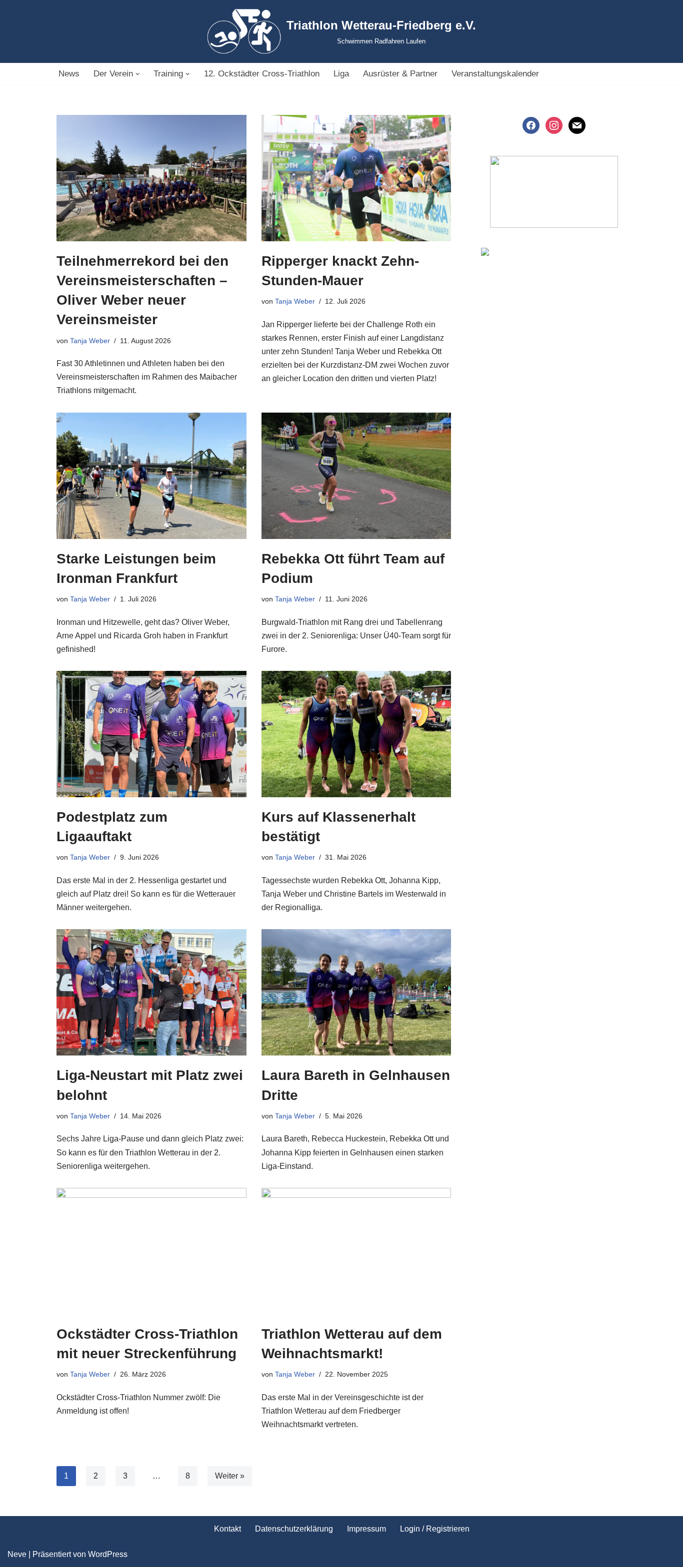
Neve (17, 1554)
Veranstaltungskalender (495, 73)
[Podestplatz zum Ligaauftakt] (151, 734)
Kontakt (227, 1529)
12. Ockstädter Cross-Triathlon (262, 73)
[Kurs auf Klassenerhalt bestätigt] (357, 734)
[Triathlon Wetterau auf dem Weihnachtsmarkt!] (357, 1251)
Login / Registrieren (435, 1529)
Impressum (366, 1529)
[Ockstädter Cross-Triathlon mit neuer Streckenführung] (151, 1251)
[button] (138, 74)
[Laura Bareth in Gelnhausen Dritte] (357, 992)
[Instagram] (554, 124)
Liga (341, 73)
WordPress (108, 1554)
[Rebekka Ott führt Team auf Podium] (357, 476)
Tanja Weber (90, 341)
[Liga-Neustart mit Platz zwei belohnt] (151, 992)
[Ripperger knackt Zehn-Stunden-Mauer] (357, 178)
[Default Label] (577, 124)
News (69, 73)
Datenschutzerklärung (294, 1529)
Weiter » (229, 1476)
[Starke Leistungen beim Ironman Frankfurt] (151, 476)
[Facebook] (531, 124)
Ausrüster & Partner (400, 73)
